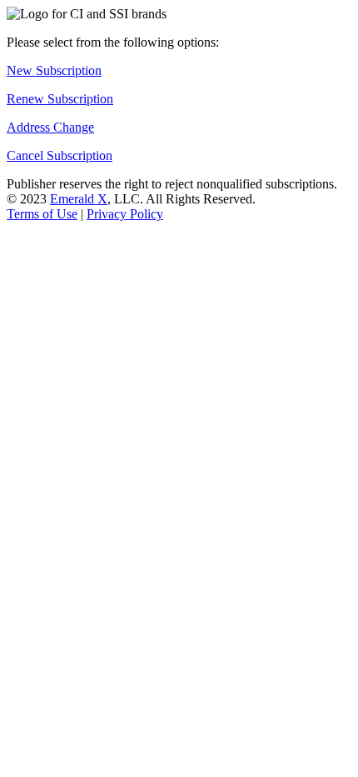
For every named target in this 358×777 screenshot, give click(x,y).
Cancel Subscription (59, 155)
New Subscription (54, 70)
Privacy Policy (125, 214)
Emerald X (78, 199)
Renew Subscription (60, 99)
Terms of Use (42, 214)
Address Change (50, 127)
